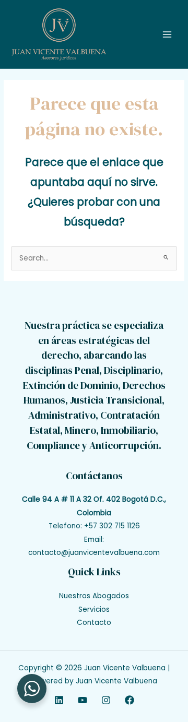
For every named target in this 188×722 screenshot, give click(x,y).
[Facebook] (129, 700)
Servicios (94, 609)
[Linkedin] (59, 700)
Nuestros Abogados (94, 596)
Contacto (94, 623)
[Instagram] (106, 700)
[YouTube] (82, 700)
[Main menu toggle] (167, 34)
